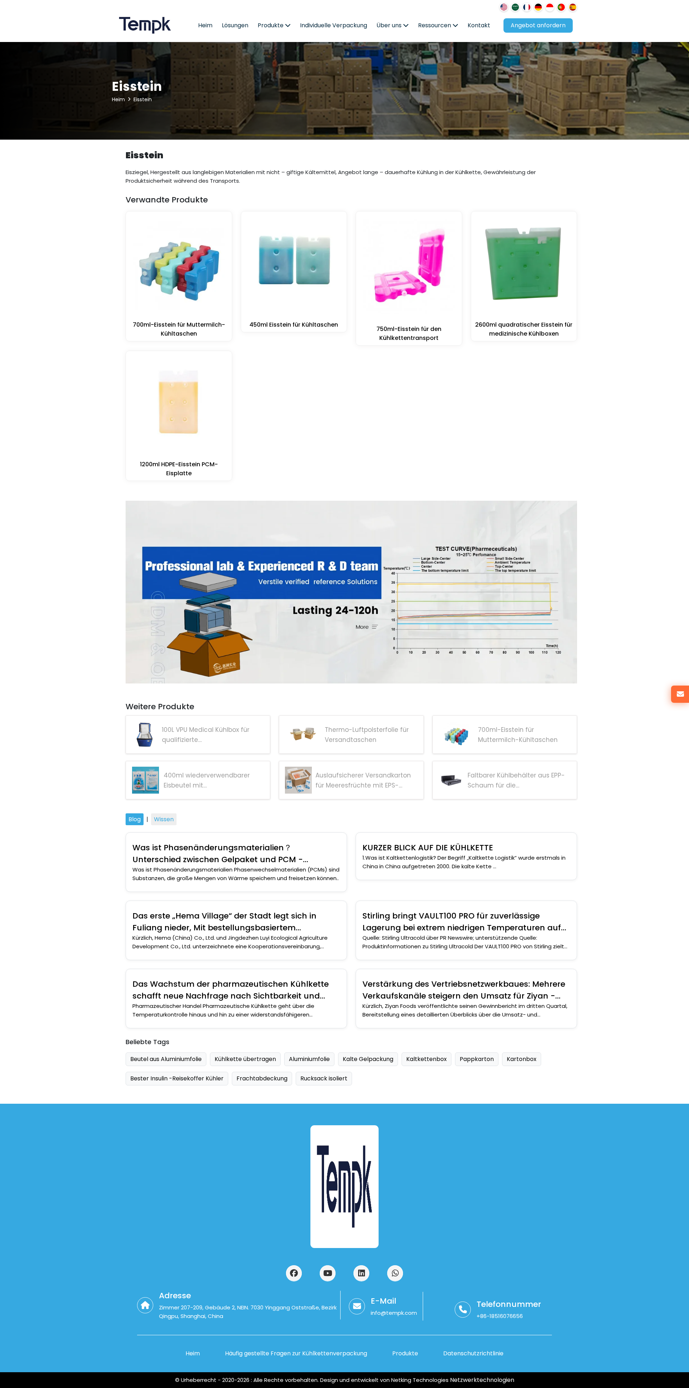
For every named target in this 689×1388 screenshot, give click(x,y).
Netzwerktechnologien (481, 1380)
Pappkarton (477, 1059)
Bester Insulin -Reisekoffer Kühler (177, 1078)
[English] (504, 7)
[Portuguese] (561, 7)
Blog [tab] (134, 819)
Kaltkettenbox (426, 1059)
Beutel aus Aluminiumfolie (166, 1059)
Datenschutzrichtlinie (473, 1353)
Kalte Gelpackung (368, 1059)
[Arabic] (515, 7)
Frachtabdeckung (261, 1078)
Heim (205, 25)
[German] (538, 7)
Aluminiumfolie (309, 1059)
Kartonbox (521, 1059)
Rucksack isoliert (323, 1078)
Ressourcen (435, 25)
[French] (526, 7)
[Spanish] (572, 7)
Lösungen (235, 25)
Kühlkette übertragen (245, 1059)
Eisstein (142, 99)
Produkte (271, 25)
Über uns (389, 25)
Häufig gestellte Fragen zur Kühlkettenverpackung (296, 1353)
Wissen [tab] (164, 819)
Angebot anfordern (538, 25)
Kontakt (479, 25)
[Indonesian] (549, 7)
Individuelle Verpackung (333, 25)
